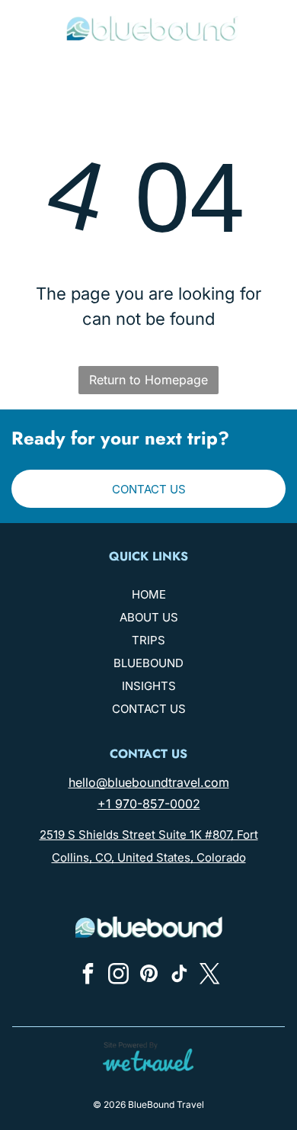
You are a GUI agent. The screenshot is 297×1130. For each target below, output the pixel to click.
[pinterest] (148, 975)
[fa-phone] (23, 35)
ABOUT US (149, 617)
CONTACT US (149, 708)
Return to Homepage (148, 379)
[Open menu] (274, 28)
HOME (149, 594)
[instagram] (118, 975)
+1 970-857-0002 (148, 803)
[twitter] (209, 975)
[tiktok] (179, 975)
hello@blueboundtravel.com (149, 782)
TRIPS (148, 640)
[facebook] (87, 975)
